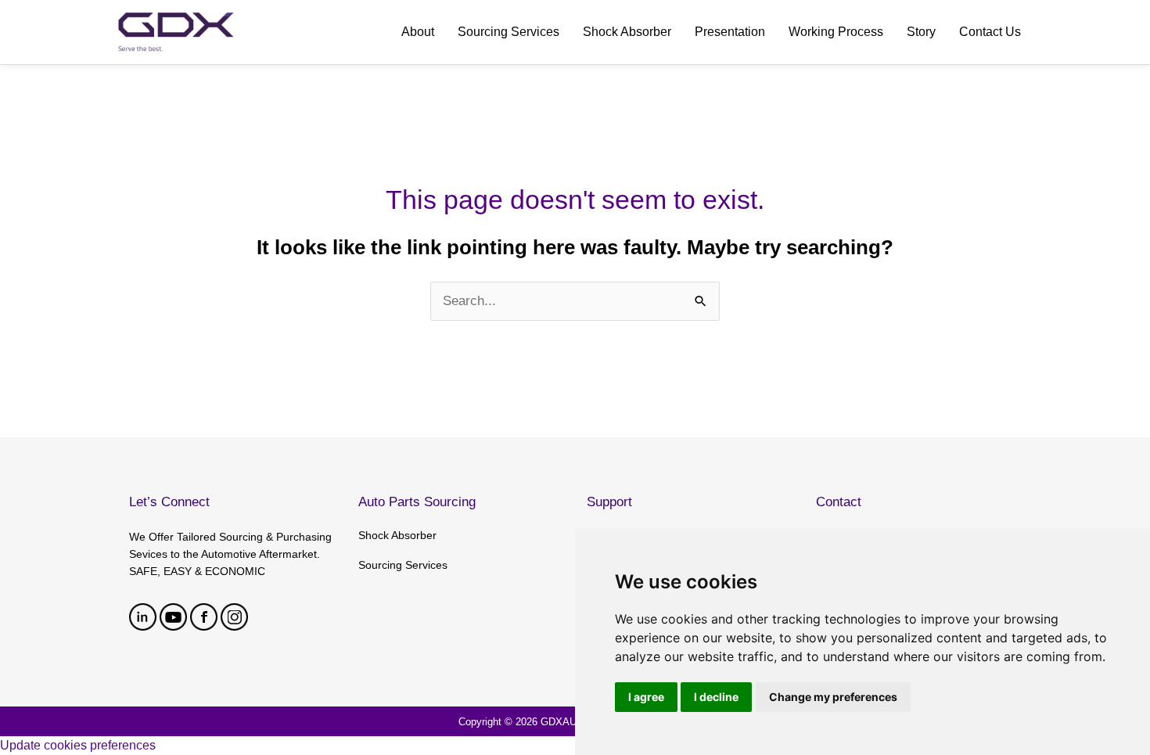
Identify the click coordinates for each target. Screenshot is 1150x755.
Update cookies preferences (78, 745)
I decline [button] (716, 696)
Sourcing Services (402, 565)
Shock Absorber (397, 535)
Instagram (234, 617)
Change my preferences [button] (833, 696)
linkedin (142, 617)
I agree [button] (646, 696)
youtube (173, 617)
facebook (203, 617)
